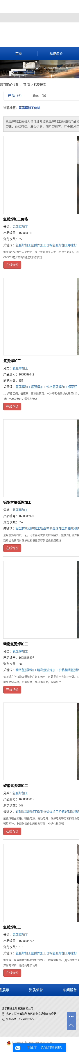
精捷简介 (56, 53)
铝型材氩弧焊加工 (17, 502)
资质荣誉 (36, 990)
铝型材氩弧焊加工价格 (55, 528)
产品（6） (16, 96)
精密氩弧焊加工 (15, 644)
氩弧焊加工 (20, 226)
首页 (18, 53)
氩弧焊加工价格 (15, 219)
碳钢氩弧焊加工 (15, 786)
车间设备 (70, 990)
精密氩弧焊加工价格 (51, 670)
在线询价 (12, 264)
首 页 (26, 84)
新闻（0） (40, 96)
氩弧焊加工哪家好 (64, 245)
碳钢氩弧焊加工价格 (51, 811)
